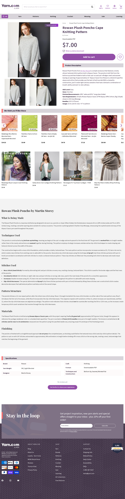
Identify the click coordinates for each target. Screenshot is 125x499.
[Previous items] (4, 125)
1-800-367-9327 (88, 470)
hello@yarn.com (88, 473)
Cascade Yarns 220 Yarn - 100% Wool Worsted (69, 135)
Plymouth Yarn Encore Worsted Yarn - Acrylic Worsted (89, 136)
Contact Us (87, 449)
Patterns (36, 16)
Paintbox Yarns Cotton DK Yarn (29, 135)
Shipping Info (87, 452)
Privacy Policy (73, 431)
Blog (29, 449)
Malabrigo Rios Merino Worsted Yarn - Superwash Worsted (9, 136)
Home (64, 23)
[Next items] (121, 125)
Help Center (87, 459)
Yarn (19, 16)
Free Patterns (60, 481)
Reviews (30, 463)
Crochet (70, 16)
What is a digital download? (75, 51)
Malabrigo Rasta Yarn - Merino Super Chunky (109, 135)
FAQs (85, 466)
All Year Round (85, 71)
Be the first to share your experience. (62, 387)
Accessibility (87, 463)
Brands (57, 452)
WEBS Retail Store (34, 459)
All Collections (60, 477)
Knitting (53, 16)
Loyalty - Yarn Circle (34, 456)
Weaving (87, 16)
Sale (103, 16)
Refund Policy (87, 456)
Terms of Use (32, 466)
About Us (31, 452)
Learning (119, 16)
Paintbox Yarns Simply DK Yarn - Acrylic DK (49, 135)
